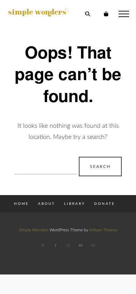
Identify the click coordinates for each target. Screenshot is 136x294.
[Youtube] (80, 245)
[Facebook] (55, 245)
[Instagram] (68, 245)
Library (74, 204)
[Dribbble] (43, 245)
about (46, 204)
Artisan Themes (103, 230)
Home (21, 204)
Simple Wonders (33, 230)
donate (104, 204)
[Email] (93, 245)
